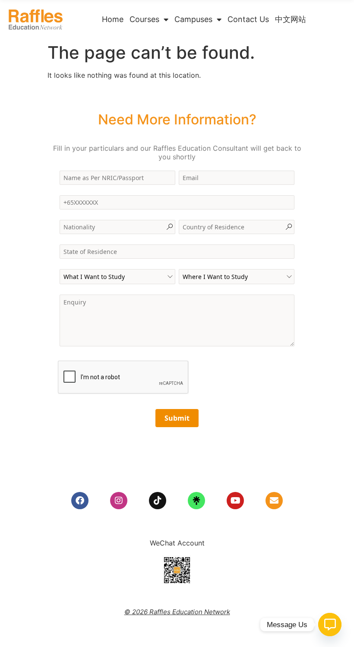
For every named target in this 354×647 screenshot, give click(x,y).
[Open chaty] (329, 624)
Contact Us (248, 19)
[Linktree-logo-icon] (196, 500)
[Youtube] (235, 500)
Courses (144, 19)
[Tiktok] (157, 500)
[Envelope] (274, 500)
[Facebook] (79, 500)
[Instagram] (118, 500)
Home (112, 19)
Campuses (193, 19)
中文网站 (290, 19)
